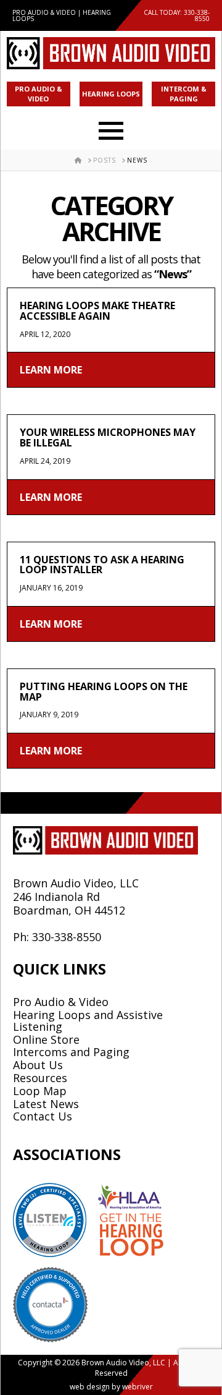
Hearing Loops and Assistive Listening (88, 1020)
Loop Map (40, 1090)
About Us (38, 1064)
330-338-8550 (197, 15)
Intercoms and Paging (71, 1051)
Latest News (46, 1103)
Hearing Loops (111, 93)
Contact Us (42, 1116)
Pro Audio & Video (38, 94)
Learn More (51, 370)
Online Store (46, 1039)
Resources (40, 1077)
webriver (137, 1386)
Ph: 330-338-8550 (57, 936)
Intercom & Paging (184, 94)
